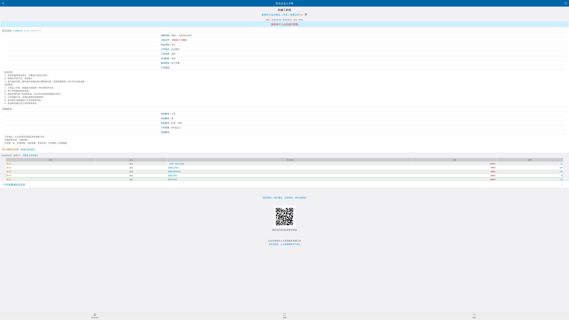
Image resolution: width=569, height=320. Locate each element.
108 (561, 167)
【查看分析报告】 (27, 149)
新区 (131, 163)
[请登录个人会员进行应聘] (284, 24)
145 (561, 171)
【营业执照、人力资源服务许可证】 (284, 244)
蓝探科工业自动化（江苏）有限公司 (280, 14)
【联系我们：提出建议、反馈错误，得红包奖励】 (284, 197)
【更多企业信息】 (30, 155)
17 (562, 163)
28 (562, 179)
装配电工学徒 (173, 167)
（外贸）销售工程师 (176, 163)
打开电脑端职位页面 (14, 184)
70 (562, 175)
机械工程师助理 (174, 171)
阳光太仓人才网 (284, 3)
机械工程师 (172, 175)
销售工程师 (172, 179)
